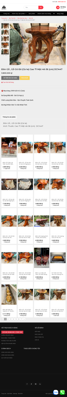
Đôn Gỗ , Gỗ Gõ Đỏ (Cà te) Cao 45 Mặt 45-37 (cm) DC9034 (41, 163)
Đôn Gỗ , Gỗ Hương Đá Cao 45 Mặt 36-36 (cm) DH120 (58, 310)
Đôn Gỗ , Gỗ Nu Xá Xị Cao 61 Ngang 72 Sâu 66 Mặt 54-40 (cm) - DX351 (25, 200)
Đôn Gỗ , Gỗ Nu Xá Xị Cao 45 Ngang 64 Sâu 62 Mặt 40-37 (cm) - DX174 (25, 163)
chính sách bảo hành (7, 352)
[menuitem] (6, 13)
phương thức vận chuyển (8, 340)
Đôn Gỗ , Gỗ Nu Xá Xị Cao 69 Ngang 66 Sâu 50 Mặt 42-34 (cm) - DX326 (9, 200)
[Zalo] (55, 392)
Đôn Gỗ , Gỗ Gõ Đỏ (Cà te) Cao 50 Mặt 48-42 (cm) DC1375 (25, 310)
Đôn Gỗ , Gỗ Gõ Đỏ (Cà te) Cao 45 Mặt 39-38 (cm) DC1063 (58, 163)
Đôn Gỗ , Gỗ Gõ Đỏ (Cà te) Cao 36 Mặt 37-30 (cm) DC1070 (58, 200)
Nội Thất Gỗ (12, 18)
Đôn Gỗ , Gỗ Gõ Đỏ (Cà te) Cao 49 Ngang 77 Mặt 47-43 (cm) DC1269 (8, 236)
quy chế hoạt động (6, 358)
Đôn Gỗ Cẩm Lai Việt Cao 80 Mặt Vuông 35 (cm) (8, 163)
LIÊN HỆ (37, 340)
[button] (54, 13)
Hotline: (59, 1)
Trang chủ (4, 18)
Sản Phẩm (9, 393)
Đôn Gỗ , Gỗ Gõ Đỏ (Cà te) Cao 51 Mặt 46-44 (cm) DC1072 (25, 236)
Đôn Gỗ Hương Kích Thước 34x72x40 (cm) (41, 236)
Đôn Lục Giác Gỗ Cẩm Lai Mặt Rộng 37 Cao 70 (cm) (41, 273)
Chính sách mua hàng (7, 355)
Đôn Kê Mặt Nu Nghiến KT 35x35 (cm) (8, 310)
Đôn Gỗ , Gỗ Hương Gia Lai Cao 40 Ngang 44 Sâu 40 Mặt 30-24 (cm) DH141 (58, 236)
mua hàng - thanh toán (8, 338)
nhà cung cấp (39, 334)
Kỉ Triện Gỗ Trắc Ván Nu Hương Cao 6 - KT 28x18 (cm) (58, 273)
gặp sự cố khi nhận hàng (8, 343)
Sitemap (15, 393)
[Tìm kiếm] (40, 7)
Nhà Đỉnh (20, 393)
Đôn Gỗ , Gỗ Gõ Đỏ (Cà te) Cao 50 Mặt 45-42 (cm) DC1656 (8, 273)
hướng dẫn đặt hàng (7, 335)
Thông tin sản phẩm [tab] (9, 117)
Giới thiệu (37, 331)
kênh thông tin (39, 337)
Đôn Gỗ (31, 18)
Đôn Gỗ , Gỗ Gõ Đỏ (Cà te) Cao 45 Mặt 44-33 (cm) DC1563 (41, 200)
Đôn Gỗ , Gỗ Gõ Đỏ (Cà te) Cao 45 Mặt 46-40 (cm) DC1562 (25, 273)
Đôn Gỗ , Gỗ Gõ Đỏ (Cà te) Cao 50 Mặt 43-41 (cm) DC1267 (41, 310)
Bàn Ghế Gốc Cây (22, 18)
